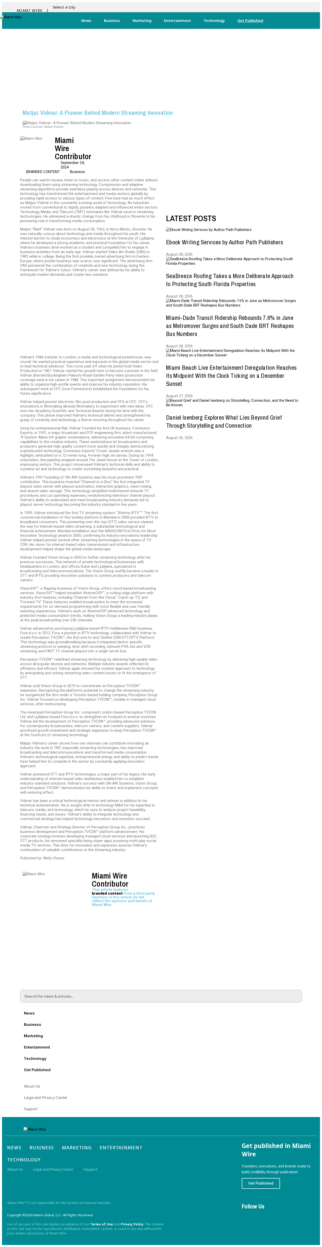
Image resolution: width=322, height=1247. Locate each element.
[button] (65, 7)
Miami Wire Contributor (110, 879)
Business (112, 20)
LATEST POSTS (191, 218)
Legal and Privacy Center (45, 1097)
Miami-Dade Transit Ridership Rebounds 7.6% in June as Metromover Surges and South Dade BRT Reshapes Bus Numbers (230, 326)
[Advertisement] (161, 66)
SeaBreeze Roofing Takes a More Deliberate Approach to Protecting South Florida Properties (230, 280)
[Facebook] (248, 1215)
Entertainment (177, 20)
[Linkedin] (276, 1215)
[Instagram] (262, 1215)
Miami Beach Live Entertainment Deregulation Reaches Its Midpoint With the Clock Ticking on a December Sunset (231, 375)
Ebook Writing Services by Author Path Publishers (224, 242)
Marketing (142, 20)
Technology (214, 20)
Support (30, 1108)
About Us (32, 1086)
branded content (107, 893)
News (86, 20)
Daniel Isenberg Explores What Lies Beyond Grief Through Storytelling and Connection (224, 421)
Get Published (250, 20)
